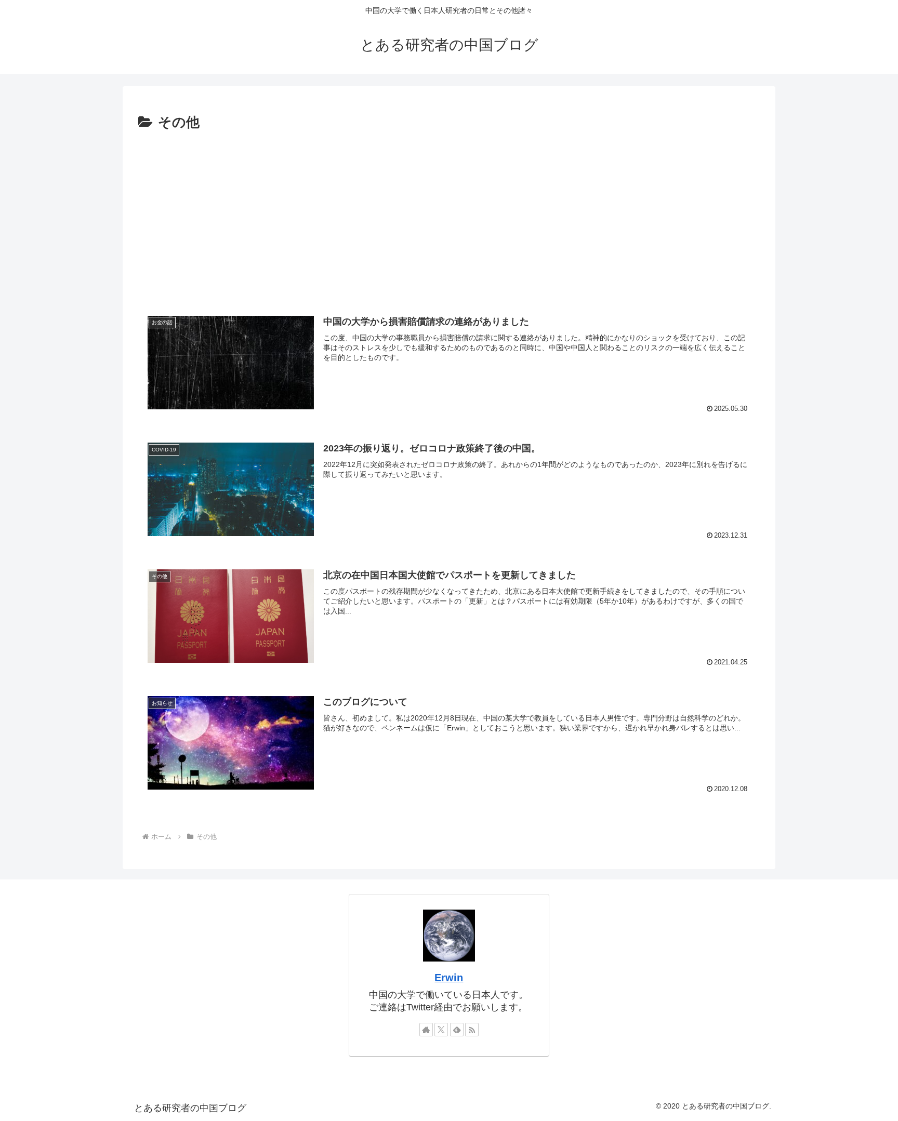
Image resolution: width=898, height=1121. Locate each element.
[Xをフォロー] (441, 1029)
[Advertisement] (449, 217)
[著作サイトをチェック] (426, 1029)
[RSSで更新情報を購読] (472, 1029)
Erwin (448, 977)
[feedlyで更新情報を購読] (457, 1029)
